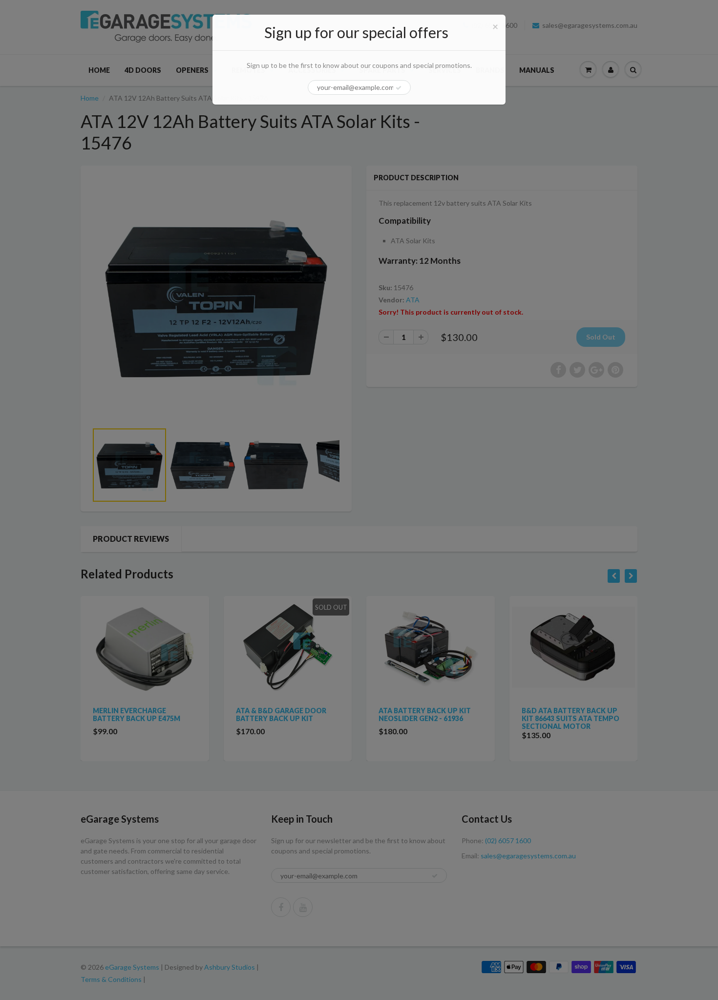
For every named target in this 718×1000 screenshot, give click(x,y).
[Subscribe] (398, 88)
